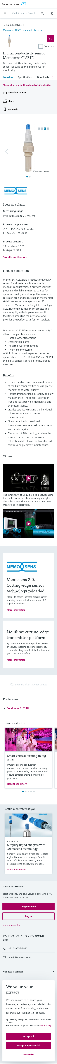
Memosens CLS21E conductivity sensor (23, 29)
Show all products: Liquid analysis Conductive (27, 85)
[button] (28, 906)
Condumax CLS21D (18, 708)
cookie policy (45, 1025)
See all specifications (15, 257)
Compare (49, 46)
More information (16, 609)
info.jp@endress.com (20, 956)
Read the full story (17, 783)
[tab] (9, 77)
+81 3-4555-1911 (18, 948)
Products (12, 841)
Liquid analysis (14, 24)
